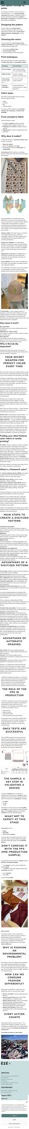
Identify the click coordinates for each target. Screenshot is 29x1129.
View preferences (14, 1123)
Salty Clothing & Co (6, 1092)
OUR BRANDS (6, 1087)
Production (4, 1081)
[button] (27, 1102)
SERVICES (5, 1073)
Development (5, 1077)
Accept (14, 1115)
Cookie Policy (11, 1127)
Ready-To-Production (7, 1079)
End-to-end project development (10, 1076)
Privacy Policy (17, 1127)
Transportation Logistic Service (9, 1083)
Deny (14, 1119)
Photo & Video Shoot (6, 1084)
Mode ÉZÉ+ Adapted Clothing (9, 1090)
